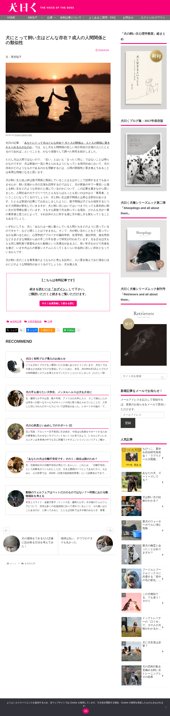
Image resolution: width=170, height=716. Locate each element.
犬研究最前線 (35, 321)
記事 (50, 321)
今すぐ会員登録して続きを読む (58, 303)
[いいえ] (166, 707)
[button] (162, 377)
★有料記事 (16, 321)
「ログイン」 (60, 289)
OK (85, 711)
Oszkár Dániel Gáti (22, 135)
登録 (128, 423)
